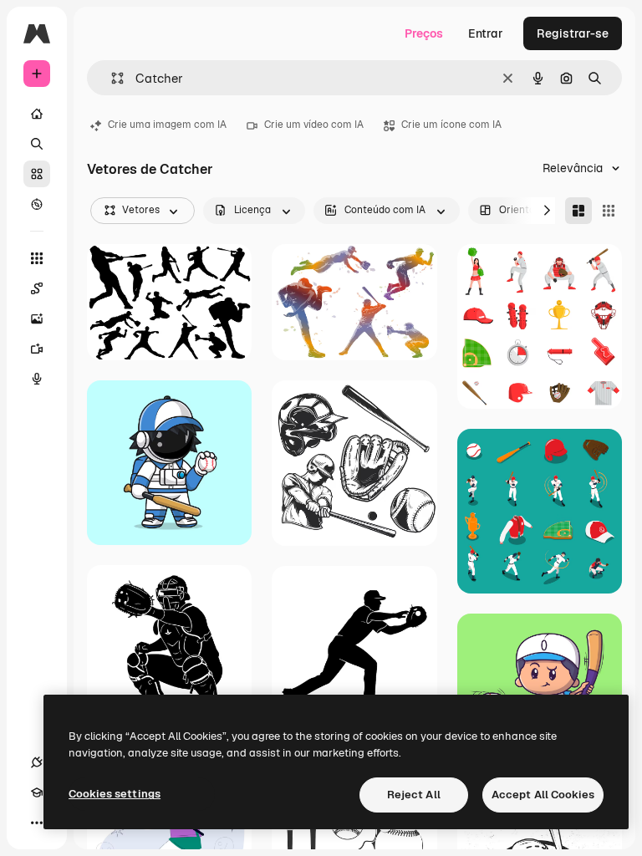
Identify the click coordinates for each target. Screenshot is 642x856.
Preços (424, 33)
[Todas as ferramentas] (36, 258)
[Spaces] (36, 288)
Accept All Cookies (543, 794)
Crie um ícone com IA (451, 124)
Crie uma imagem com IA (167, 124)
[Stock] (36, 173)
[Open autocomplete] (111, 78)
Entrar (485, 33)
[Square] (608, 210)
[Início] (36, 113)
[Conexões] (36, 762)
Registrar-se (573, 33)
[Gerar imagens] (36, 318)
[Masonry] (578, 210)
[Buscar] (36, 143)
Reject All (414, 794)
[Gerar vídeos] (36, 348)
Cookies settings (114, 794)
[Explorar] (36, 204)
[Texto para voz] (36, 378)
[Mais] (36, 822)
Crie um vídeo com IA (314, 124)
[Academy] (36, 792)
